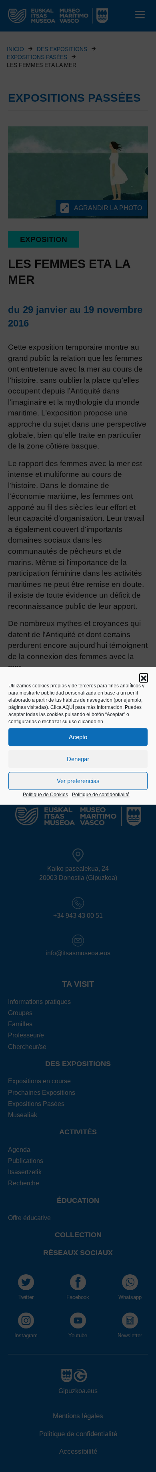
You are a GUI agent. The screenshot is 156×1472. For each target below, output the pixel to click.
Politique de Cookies (45, 794)
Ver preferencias (78, 780)
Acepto (78, 737)
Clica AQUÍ (62, 707)
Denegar (78, 759)
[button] (144, 677)
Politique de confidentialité (101, 794)
